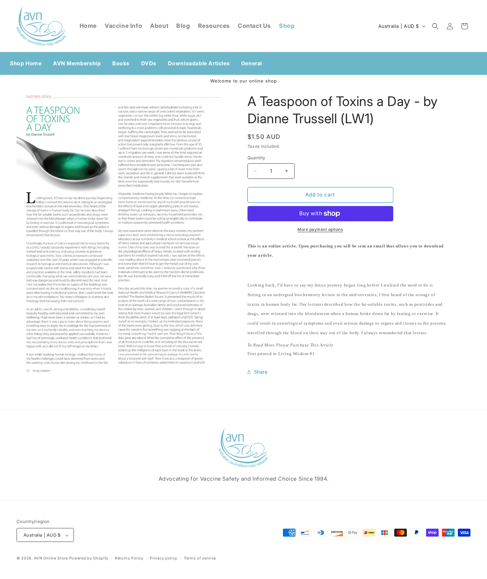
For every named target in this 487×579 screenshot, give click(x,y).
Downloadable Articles (199, 63)
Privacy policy (163, 558)
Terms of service (200, 558)
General (251, 63)
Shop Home (25, 63)
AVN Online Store (51, 558)
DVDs (148, 63)
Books (121, 63)
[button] (435, 26)
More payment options (320, 229)
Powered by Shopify (89, 558)
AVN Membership (77, 63)
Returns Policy (129, 558)
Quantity (256, 157)
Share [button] (261, 372)
